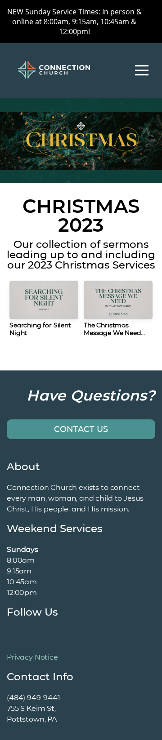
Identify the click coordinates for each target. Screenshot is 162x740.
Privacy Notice (32, 657)
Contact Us (81, 429)
